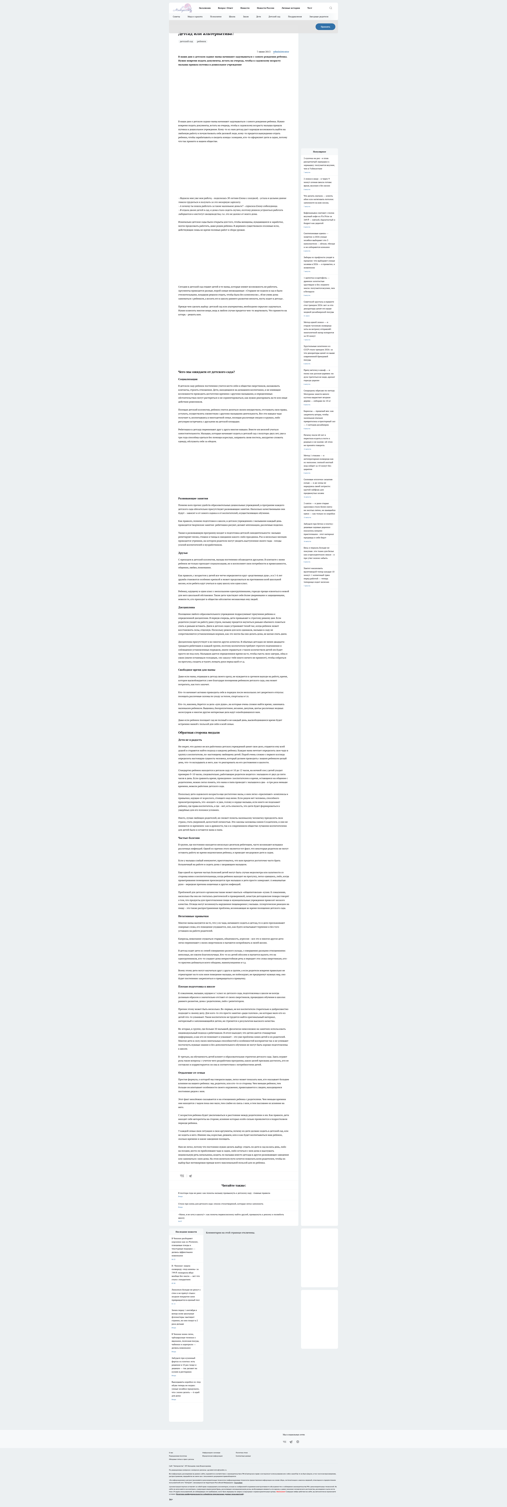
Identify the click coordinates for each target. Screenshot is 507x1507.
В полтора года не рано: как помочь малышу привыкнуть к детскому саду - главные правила (224, 1194)
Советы (176, 16)
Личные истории (291, 8)
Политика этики (242, 1453)
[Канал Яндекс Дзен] (297, 1441)
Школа (232, 16)
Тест (309, 8)
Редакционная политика (178, 1456)
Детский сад (274, 16)
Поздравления (295, 16)
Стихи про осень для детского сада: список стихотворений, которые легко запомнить (220, 1205)
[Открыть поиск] (330, 8)
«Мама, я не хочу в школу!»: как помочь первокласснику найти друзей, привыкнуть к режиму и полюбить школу (231, 1217)
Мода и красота (195, 16)
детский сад (186, 41)
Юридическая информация (212, 1456)
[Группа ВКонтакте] (284, 1441)
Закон (246, 16)
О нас (171, 1453)
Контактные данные (243, 1456)
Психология (215, 16)
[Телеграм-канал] (291, 1441)
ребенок (201, 41)
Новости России (265, 8)
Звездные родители (318, 16)
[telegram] (191, 1176)
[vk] (182, 1176)
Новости (245, 8)
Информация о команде (211, 1453)
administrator (281, 51)
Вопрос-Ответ (225, 8)
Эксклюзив (205, 8)
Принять (325, 26)
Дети (258, 16)
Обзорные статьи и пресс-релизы (181, 1459)
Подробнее (238, 1483)
